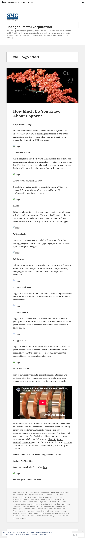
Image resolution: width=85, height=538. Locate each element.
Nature (30, 502)
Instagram (27, 442)
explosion (57, 509)
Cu (68, 506)
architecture (64, 492)
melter (30, 513)
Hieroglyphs (47, 511)
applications (37, 504)
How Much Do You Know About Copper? (36, 113)
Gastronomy (32, 497)
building (20, 495)
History (40, 497)
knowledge (22, 513)
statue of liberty (43, 516)
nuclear (62, 513)
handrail (39, 511)
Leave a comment (21, 518)
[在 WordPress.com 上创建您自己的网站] (42, 2)
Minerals (23, 502)
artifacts (46, 504)
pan (67, 513)
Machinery (17, 499)
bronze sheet (56, 504)
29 (60, 502)
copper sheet (60, 506)
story (52, 516)
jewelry (63, 511)
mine (42, 513)
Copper (23, 497)
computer (16, 506)
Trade (46, 502)
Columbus (66, 504)
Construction (58, 495)
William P (17, 461)
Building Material (31, 495)
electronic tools (29, 509)
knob (15, 513)
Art (14, 495)
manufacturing (28, 499)
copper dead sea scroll (45, 506)
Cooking (16, 497)
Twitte (60, 439)
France (26, 511)
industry (48, 497)
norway (55, 513)
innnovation (57, 497)
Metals (15, 502)
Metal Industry (46, 499)
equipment (48, 509)
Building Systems (45, 495)
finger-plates (18, 511)
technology (38, 502)
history (56, 511)
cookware (25, 506)
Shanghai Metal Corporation (29, 27)
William (65, 516)
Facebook (17, 442)
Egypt (20, 509)
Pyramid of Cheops (28, 516)
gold (32, 511)
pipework (16, 516)
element (40, 509)
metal (37, 499)
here (27, 436)
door (14, 509)
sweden (58, 516)
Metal (36, 513)
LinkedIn (52, 439)
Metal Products (59, 499)
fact (64, 509)
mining (48, 513)
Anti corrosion (26, 504)
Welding (53, 502)
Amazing (55, 492)
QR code (16, 448)
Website (59, 433)
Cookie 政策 (42, 534)
